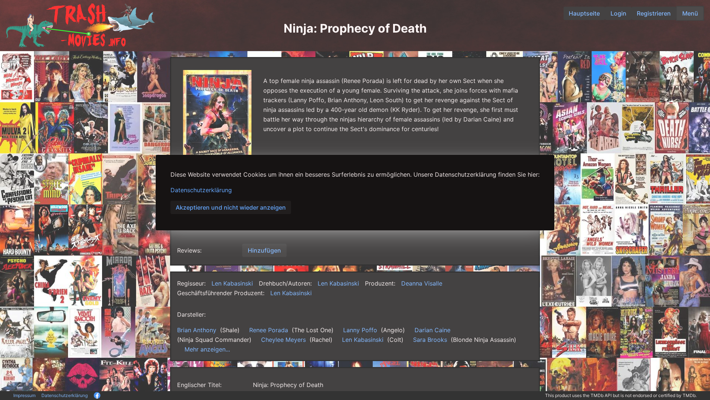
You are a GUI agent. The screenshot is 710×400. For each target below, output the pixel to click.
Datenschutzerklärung (201, 190)
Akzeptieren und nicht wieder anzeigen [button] (231, 207)
